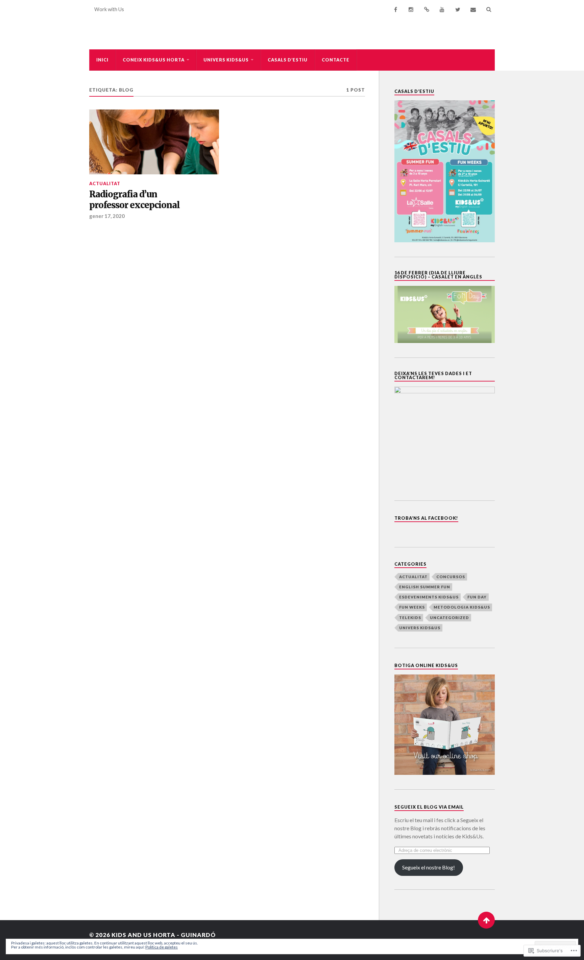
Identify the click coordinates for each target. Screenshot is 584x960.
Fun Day (477, 597)
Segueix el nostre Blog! (428, 867)
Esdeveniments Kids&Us (429, 597)
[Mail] (473, 9)
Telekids (410, 617)
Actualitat (104, 183)
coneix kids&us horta (154, 60)
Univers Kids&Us (226, 60)
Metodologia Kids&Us (462, 607)
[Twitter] (458, 9)
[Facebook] (395, 9)
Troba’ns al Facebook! (426, 518)
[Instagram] (411, 9)
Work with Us (109, 9)
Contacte (335, 60)
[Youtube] (442, 9)
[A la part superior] (486, 920)
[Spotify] (426, 9)
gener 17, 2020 (107, 216)
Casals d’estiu (288, 60)
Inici (102, 60)
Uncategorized (449, 617)
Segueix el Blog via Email (429, 807)
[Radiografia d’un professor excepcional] (154, 141)
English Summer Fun (424, 587)
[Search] (489, 9)
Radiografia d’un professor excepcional (134, 200)
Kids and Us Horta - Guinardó (164, 934)
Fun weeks (412, 607)
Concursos (450, 576)
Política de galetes (161, 947)
